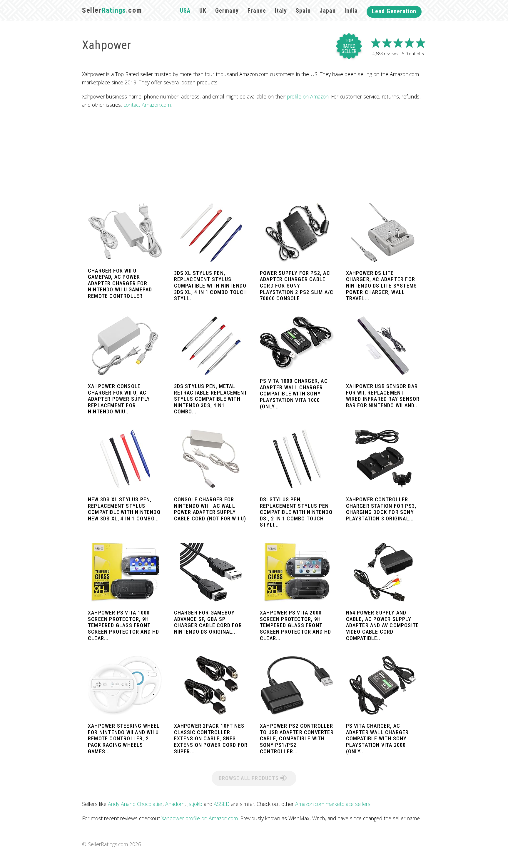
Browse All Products (249, 778)
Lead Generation (394, 11)
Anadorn (175, 803)
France (257, 10)
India (351, 10)
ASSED (222, 803)
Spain (303, 10)
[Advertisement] (254, 156)
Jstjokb (194, 803)
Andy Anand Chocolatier (135, 803)
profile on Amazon (308, 96)
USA (185, 10)
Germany (227, 10)
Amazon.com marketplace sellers (332, 803)
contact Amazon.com (147, 104)
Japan (328, 10)
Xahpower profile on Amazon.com (199, 818)
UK (202, 10)
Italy (281, 10)
